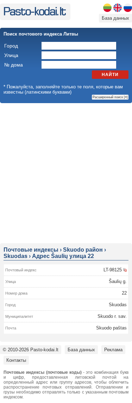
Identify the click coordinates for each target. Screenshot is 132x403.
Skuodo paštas (111, 327)
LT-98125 (112, 269)
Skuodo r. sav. (112, 316)
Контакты (16, 360)
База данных (115, 18)
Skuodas (118, 304)
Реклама (113, 349)
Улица (11, 55)
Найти (110, 74)
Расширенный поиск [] (110, 97)
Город (11, 46)
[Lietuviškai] (107, 8)
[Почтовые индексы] (35, 14)
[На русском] (128, 8)
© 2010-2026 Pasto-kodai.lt (30, 349)
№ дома (13, 65)
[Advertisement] (66, 173)
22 (124, 293)
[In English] (117, 8)
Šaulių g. (118, 281)
